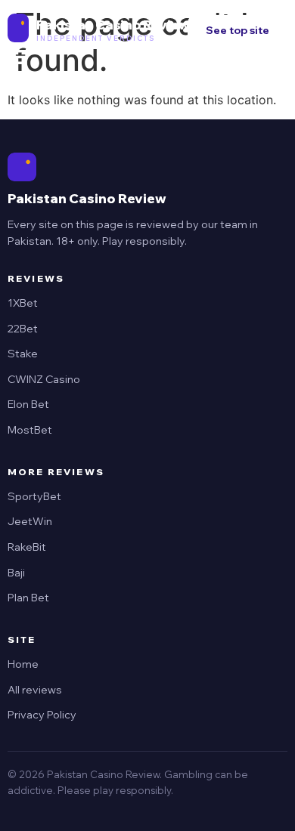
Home (23, 664)
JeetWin (30, 521)
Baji (16, 572)
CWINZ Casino (44, 379)
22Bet (23, 328)
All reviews (35, 690)
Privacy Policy (42, 714)
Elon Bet (28, 404)
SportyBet (34, 496)
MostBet (30, 430)
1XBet (23, 303)
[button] (18, 58)
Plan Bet (28, 597)
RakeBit (27, 547)
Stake (23, 353)
